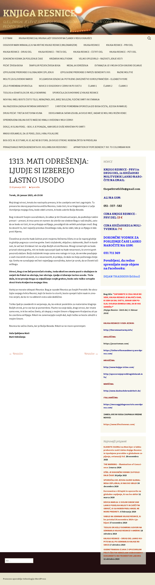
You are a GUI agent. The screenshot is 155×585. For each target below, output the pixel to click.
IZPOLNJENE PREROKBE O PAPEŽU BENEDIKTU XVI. (85, 72)
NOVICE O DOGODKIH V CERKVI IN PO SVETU (60, 85)
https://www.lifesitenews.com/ (119, 424)
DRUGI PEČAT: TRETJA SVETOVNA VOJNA (22, 113)
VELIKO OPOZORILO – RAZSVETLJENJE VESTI (101, 58)
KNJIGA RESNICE (92, 45)
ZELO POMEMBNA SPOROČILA (17, 85)
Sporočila (35, 187)
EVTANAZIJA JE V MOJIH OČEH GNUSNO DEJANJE (118, 65)
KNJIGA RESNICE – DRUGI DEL (17, 51)
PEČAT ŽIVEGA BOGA (13, 65)
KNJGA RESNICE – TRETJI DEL (52, 51)
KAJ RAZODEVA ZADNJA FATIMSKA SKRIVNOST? (26, 106)
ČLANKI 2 (107, 85)
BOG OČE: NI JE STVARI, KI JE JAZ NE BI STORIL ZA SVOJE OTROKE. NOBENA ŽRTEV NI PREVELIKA (50, 140)
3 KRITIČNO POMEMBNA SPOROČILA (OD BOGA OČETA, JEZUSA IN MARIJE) (91, 106)
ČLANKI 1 (92, 85)
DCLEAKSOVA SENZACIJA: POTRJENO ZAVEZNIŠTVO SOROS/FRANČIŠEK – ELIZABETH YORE (83, 79)
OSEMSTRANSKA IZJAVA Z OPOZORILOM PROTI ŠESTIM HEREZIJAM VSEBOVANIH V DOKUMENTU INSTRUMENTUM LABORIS (123, 552)
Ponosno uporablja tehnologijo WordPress (24, 578)
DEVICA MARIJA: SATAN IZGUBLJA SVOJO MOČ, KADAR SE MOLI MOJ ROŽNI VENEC (88, 113)
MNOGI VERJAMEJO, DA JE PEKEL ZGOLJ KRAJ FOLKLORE (30, 133)
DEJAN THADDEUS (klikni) (122, 276)
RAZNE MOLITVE (125, 72)
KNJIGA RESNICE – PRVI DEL (119, 45)
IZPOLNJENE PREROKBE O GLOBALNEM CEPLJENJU (28, 72)
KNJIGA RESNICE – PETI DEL (122, 51)
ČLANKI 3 (123, 85)
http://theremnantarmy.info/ (118, 330)
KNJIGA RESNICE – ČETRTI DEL (88, 51)
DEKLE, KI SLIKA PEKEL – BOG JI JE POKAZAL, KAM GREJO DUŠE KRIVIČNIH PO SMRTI (44, 126)
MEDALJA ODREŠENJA (77, 65)
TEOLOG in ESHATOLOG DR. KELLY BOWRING (24, 92)
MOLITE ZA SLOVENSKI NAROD (18, 79)
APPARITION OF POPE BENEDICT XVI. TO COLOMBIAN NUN (102, 147)
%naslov (16, 353)
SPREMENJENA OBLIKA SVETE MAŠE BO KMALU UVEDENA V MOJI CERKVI (38, 119)
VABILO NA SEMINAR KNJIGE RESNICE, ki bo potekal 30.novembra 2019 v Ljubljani (122, 519)
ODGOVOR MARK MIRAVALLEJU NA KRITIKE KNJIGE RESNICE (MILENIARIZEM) (40, 45)
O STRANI (7, 38)
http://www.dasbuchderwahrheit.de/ (122, 390)
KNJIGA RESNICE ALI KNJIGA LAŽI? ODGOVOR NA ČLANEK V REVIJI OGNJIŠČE (55, 38)
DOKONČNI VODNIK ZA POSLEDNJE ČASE (23, 58)
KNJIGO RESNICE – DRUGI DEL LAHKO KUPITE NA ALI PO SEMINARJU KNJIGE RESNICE (123, 541)
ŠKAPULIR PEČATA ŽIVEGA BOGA (44, 65)
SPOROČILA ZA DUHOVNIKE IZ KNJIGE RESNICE (75, 92)
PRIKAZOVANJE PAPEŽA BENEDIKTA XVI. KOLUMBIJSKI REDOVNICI (35, 147)
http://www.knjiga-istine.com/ (119, 367)
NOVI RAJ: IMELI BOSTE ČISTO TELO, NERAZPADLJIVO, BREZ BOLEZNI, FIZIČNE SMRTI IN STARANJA (51, 99)
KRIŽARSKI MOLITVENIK (60, 58)
